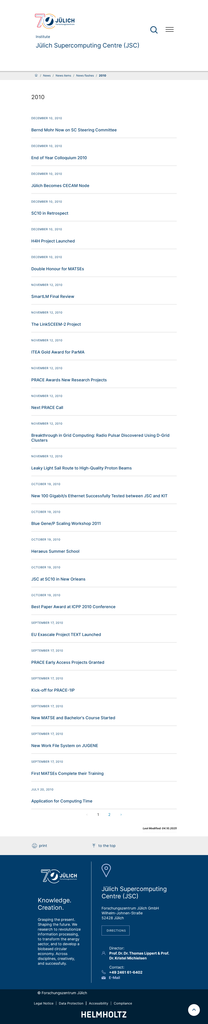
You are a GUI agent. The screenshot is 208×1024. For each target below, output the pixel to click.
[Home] (36, 76)
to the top (107, 845)
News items (63, 75)
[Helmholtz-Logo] (103, 1016)
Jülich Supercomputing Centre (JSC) (88, 45)
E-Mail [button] (114, 977)
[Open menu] (169, 30)
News (47, 75)
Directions (116, 930)
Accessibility (98, 1003)
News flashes (85, 75)
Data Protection (71, 1003)
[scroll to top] (194, 1010)
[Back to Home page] (85, 21)
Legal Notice (43, 1003)
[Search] (154, 30)
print (43, 845)
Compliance (123, 1003)
